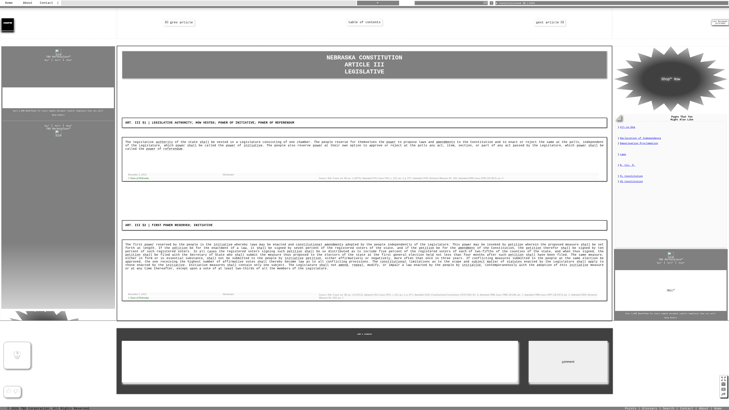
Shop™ (69, 60)
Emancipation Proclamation (639, 143)
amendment (466, 248)
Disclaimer (228, 174)
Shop (58, 87)
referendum (172, 149)
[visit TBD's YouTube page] (723, 391)
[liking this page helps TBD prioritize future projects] (8, 391)
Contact (46, 3)
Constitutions (509, 3)
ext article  (550, 22)
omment (568, 361)
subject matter (485, 261)
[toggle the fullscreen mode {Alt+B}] (723, 378)
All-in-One (627, 127)
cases (212, 251)
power (391, 142)
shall (204, 142)
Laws (623, 154)
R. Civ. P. (627, 165)
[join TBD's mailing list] (723, 396)
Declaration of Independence (640, 138)
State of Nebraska (139, 178)
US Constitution (631, 181)
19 (485, 3)
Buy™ (47, 60)
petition (515, 244)
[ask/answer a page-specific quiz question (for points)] (17, 355)
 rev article (179, 22)
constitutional (309, 244)
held (430, 255)
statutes (514, 261)
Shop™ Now (670, 79)
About (27, 3)
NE (524, 3)
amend (343, 265)
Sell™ (58, 60)
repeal (357, 265)
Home (9, 3)
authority (164, 142)
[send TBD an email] (723, 385)
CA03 (532, 3)
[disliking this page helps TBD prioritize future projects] (16, 391)
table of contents (364, 22)
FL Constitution (631, 176)
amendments (445, 142)
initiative (253, 145)
